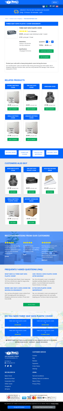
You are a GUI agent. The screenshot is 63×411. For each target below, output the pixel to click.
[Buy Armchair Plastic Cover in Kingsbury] (50, 97)
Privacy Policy (54, 403)
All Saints (7, 389)
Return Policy (36, 381)
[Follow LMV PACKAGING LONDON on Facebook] (5, 366)
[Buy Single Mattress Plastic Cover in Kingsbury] (13, 127)
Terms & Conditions (38, 376)
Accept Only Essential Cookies (44, 407)
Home (6, 18)
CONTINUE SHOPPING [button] (46, 51)
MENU (55, 2)
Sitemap (34, 369)
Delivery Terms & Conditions (40, 378)
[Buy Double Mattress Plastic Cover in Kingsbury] (13, 97)
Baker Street (8, 376)
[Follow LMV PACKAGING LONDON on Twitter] (8, 366)
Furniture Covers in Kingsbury (16, 18)
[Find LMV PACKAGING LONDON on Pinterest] (11, 366)
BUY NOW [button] (13, 192)
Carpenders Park (10, 381)
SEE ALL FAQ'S (31, 304)
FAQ (33, 358)
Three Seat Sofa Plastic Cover (30, 18)
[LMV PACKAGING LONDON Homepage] (11, 2)
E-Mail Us (8, 361)
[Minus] (47, 42)
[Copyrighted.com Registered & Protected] (13, 397)
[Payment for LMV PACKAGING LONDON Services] (39, 397)
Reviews (34, 361)
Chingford (8, 386)
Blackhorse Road (10, 378)
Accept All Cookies (19, 407)
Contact (34, 355)
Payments (35, 363)
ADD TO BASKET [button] (13, 109)
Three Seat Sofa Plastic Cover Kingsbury (23, 24)
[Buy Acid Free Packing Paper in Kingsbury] (50, 180)
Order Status (36, 366)
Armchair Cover (49, 86)
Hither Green (8, 384)
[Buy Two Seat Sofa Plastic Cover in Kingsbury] (31, 97)
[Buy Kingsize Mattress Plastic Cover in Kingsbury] (31, 127)
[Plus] (52, 42)
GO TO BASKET (45, 57)
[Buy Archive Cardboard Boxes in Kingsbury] (31, 211)
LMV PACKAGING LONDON (26, 400)
